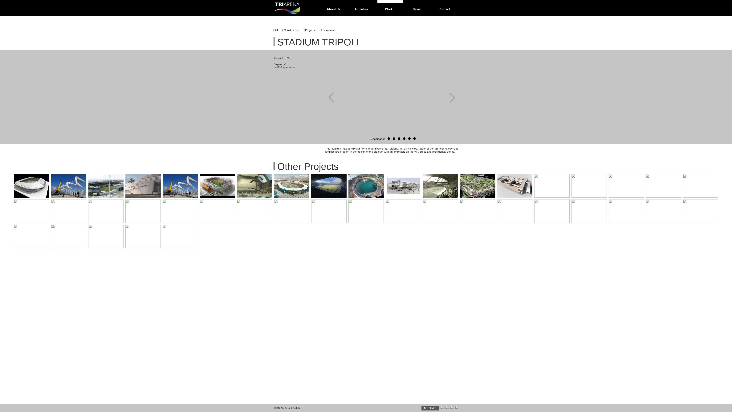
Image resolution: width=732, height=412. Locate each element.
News (417, 9)
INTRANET (430, 408)
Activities (361, 9)
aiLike (297, 408)
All (276, 30)
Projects (310, 30)
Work (389, 9)
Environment (328, 30)
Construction (291, 30)
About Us (333, 9)
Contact (444, 9)
